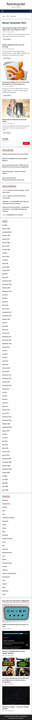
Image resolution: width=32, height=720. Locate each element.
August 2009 (6, 472)
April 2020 (5, 263)
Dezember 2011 (6, 375)
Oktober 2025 (6, 235)
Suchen (5, 139)
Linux (4, 542)
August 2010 (6, 431)
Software (5, 570)
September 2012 (7, 343)
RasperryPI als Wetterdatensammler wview (16, 108)
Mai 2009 (4, 483)
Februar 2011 (6, 410)
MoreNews (11, 718)
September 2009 (7, 469)
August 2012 (6, 347)
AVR (3, 511)
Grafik (4, 528)
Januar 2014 (5, 309)
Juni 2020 (5, 260)
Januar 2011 (5, 413)
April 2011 (5, 403)
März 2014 (5, 305)
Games (4, 524)
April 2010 (5, 444)
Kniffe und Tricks (7, 538)
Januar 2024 (5, 246)
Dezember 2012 (6, 336)
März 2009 (5, 490)
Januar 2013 (5, 333)
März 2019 (5, 277)
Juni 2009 (5, 479)
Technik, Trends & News (9, 573)
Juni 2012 (5, 354)
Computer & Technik (8, 517)
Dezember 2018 (6, 281)
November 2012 (6, 340)
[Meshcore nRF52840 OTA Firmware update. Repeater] (16, 640)
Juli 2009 (4, 476)
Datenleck (5, 521)
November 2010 (6, 420)
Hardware (5, 535)
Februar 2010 (6, 451)
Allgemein (5, 500)
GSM (3, 531)
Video (4, 587)
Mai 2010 (4, 441)
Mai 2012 (4, 357)
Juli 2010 (4, 434)
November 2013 (6, 316)
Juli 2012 (4, 350)
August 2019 (6, 270)
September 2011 (7, 385)
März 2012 (5, 364)
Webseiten (5, 591)
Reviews (4, 566)
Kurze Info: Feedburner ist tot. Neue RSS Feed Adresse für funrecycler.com (16, 71)
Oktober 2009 (6, 465)
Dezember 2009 (6, 458)
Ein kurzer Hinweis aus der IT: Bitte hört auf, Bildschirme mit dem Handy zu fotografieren (15, 680)
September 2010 (7, 427)
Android (4, 507)
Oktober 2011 (6, 382)
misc (3, 556)
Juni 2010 (5, 438)
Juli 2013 (4, 322)
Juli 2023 (4, 253)
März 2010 (5, 448)
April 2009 (5, 486)
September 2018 (7, 291)
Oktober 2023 (6, 249)
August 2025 (6, 239)
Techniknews (6, 577)
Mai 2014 (4, 298)
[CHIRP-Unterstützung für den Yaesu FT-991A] (16, 613)
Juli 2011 (4, 392)
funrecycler (16, 4)
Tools (3, 580)
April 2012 (5, 361)
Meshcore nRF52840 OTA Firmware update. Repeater (13, 652)
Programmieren (7, 563)
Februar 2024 (6, 242)
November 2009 (6, 462)
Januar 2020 (5, 267)
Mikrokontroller (7, 552)
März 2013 (5, 330)
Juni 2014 (5, 295)
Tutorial (4, 584)
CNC (3, 514)
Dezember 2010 (6, 417)
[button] (2, 11)
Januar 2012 (5, 371)
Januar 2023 (5, 256)
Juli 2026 (4, 225)
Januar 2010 (5, 455)
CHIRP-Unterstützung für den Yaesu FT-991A (15, 154)
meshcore (5, 549)
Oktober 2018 (6, 288)
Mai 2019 (4, 274)
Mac (3, 545)
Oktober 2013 (6, 319)
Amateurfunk (6, 504)
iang (3, 32)
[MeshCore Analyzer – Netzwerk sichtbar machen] (16, 695)
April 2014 (5, 302)
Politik (4, 559)
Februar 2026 (6, 228)
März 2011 (5, 406)
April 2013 (5, 326)
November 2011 (6, 378)
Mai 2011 (4, 399)
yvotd (4, 594)
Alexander (5, 201)
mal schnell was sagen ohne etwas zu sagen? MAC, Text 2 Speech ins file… (14, 29)
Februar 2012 (6, 368)
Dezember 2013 (6, 312)
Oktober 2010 (6, 424)
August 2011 (6, 389)
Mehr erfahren (7, 39)
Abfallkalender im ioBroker (15, 215)
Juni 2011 (5, 396)
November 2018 (6, 284)
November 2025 (6, 232)
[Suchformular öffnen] (30, 11)
